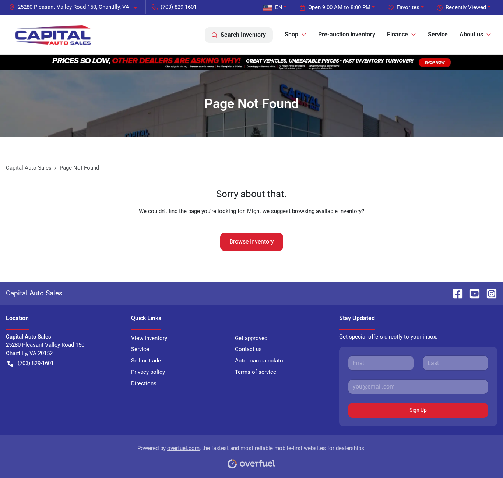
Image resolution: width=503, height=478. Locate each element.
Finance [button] (397, 34)
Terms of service (255, 372)
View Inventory (149, 338)
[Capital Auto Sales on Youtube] (471, 293)
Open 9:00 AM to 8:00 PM (339, 7)
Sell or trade (146, 360)
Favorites (408, 7)
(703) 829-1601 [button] (179, 7)
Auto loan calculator (260, 360)
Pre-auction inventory (346, 34)
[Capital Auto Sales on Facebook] (454, 293)
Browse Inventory (251, 241)
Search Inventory (243, 34)
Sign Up (418, 410)
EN (278, 7)
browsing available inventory (327, 211)
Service (438, 34)
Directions (143, 383)
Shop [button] (291, 34)
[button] (76, 7)
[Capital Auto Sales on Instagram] (488, 293)
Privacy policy (148, 372)
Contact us (248, 349)
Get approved (251, 338)
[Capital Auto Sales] (53, 35)
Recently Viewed (466, 7)
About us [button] (471, 34)
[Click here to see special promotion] (251, 62)
